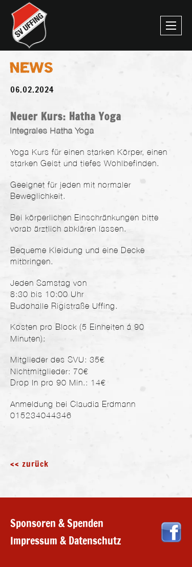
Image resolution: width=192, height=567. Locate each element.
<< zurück (29, 463)
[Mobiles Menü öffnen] (171, 25)
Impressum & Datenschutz (65, 540)
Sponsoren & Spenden (56, 523)
